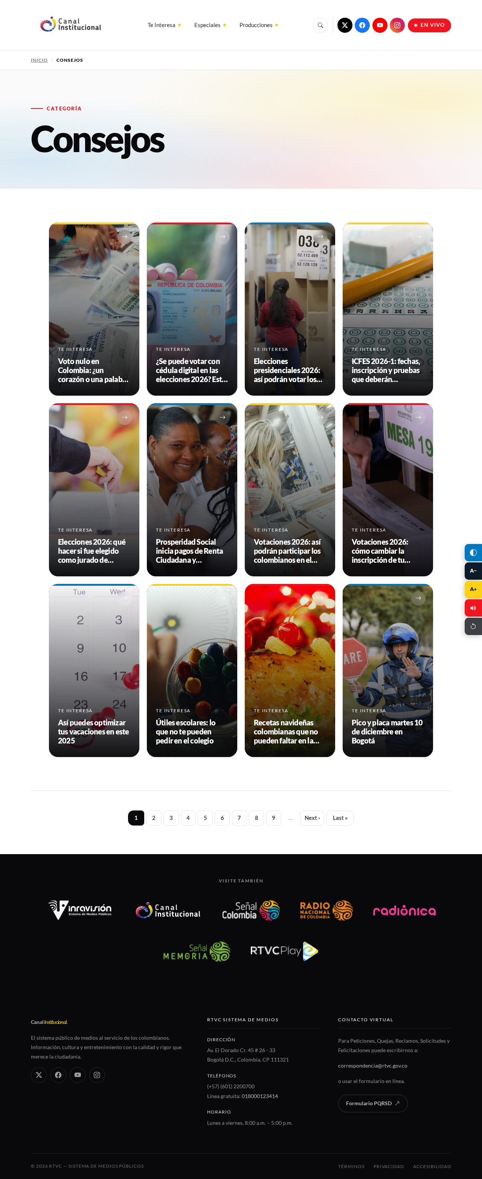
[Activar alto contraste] (473, 552)
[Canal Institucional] (168, 910)
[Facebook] (362, 25)
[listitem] (94, 309)
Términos (351, 1166)
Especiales (207, 24)
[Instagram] (397, 25)
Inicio (39, 60)
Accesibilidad (432, 1166)
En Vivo (433, 25)
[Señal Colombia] (251, 910)
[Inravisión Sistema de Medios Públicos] (80, 910)
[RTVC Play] (285, 951)
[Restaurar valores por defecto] (473, 626)
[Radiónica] (404, 910)
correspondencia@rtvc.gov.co (372, 1065)
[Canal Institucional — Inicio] (70, 25)
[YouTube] (379, 25)
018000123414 (260, 1096)
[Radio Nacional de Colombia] (326, 910)
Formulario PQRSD (369, 1103)
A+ (473, 589)
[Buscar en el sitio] (320, 25)
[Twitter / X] (344, 25)
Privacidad (389, 1166)
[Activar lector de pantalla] (473, 608)
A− (473, 571)
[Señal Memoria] (196, 951)
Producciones (256, 24)
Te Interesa (161, 24)
